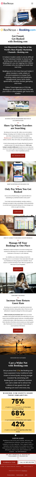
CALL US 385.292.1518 (27, 462)
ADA (26, 474)
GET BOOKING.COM (18, 155)
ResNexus (24, 470)
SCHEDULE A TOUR (9, 462)
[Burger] (32, 3)
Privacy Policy (11, 474)
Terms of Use (19, 474)
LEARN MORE (18, 211)
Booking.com (7, 138)
